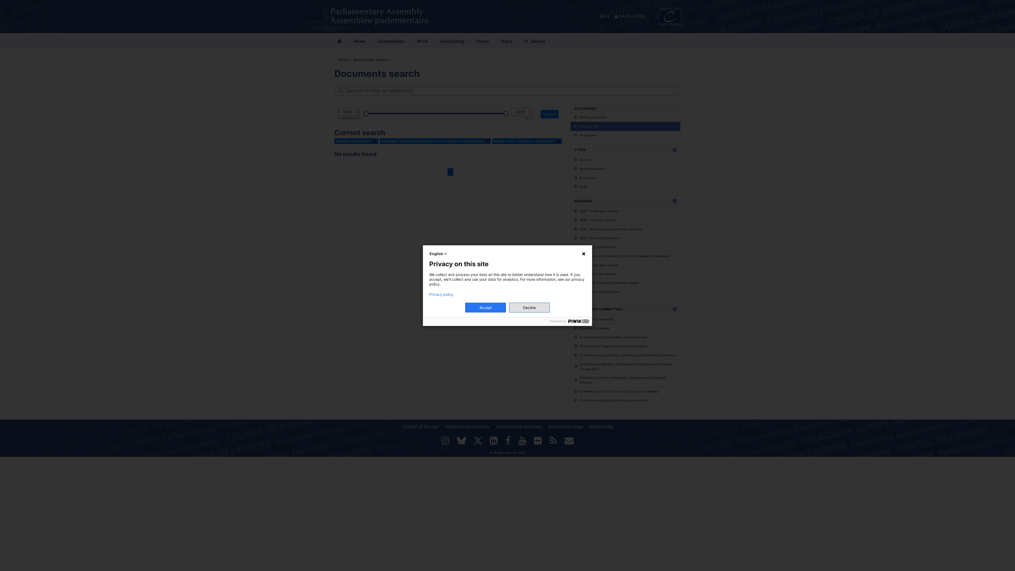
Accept (485, 307)
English (436, 253)
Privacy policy (441, 294)
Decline (529, 307)
